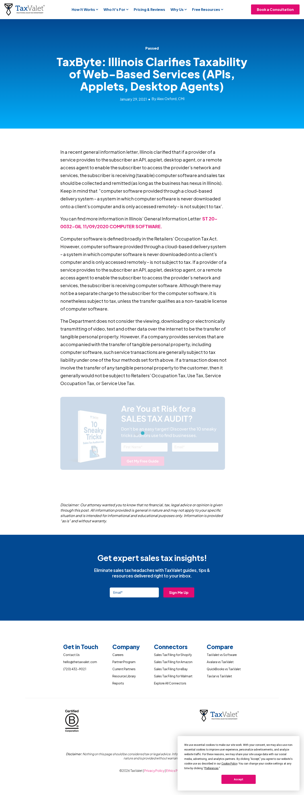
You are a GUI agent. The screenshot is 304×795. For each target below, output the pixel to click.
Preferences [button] (212, 768)
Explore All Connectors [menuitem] (170, 683)
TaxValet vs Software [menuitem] (222, 655)
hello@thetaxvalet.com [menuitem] (80, 662)
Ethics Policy (175, 771)
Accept (238, 779)
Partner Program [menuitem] (124, 662)
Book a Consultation (275, 9)
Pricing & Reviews (149, 9)
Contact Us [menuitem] (71, 655)
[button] (85, 9)
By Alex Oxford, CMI (168, 98)
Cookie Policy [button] (229, 763)
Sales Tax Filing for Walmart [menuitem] (173, 676)
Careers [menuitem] (118, 655)
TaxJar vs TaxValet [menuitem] (219, 676)
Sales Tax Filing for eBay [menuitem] (171, 669)
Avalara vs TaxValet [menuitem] (220, 662)
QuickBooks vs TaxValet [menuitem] (224, 669)
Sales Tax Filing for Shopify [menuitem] (173, 655)
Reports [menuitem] (118, 683)
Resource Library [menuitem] (124, 676)
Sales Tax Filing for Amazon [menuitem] (173, 662)
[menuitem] (80, 647)
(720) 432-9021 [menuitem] (74, 669)
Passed (152, 48)
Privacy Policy (154, 771)
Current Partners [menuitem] (124, 669)
